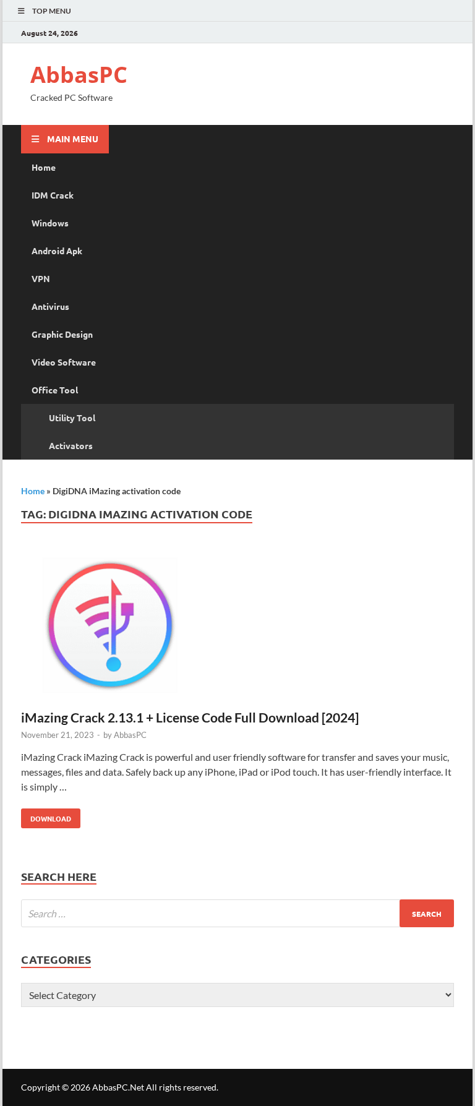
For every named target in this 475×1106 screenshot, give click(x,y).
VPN (41, 278)
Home (44, 167)
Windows (50, 222)
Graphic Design (62, 334)
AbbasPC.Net (118, 1087)
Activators (71, 445)
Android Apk (57, 250)
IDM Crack (53, 194)
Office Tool (55, 389)
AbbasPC (78, 74)
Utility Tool (72, 417)
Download (46, 815)
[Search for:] (237, 913)
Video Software (64, 361)
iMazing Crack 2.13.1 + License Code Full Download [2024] (190, 717)
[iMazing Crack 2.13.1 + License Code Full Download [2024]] (237, 628)
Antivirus (50, 306)
